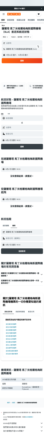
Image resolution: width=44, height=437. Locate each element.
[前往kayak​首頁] (14, 14)
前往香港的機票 (11, 336)
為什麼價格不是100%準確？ (13, 431)
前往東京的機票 (11, 324)
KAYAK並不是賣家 (10, 423)
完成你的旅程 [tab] (20, 312)
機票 (8, 402)
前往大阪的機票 (11, 327)
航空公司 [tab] (31, 312)
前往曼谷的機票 (11, 342)
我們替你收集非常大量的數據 (14, 427)
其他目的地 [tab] (8, 312)
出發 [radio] (9, 113)
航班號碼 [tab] (6, 226)
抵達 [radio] (2, 113)
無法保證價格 (29, 417)
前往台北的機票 (11, 339)
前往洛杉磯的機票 (12, 354)
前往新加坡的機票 (12, 351)
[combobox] (24, 127)
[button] (41, 8)
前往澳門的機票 (11, 348)
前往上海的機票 (11, 345)
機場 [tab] (13, 226)
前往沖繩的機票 (11, 333)
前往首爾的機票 (11, 330)
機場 (13, 402)
